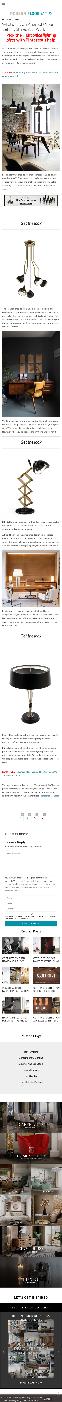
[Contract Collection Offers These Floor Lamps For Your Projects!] (46, 975)
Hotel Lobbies (31, 1075)
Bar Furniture (31, 1051)
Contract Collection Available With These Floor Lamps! (46, 1020)
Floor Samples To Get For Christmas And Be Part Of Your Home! (14, 1020)
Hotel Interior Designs (31, 1081)
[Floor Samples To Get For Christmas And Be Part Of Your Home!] (15, 1005)
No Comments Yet (19, 834)
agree (47, 1399)
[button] (58, 1352)
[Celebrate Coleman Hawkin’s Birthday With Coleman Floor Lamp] (15, 945)
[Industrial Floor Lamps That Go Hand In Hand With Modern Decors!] (15, 975)
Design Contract (31, 1069)
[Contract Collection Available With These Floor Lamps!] (46, 1005)
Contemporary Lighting (31, 1057)
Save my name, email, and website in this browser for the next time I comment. (30, 918)
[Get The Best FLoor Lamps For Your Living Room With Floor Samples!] (46, 945)
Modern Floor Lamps (10, 19)
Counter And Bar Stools (31, 1063)
